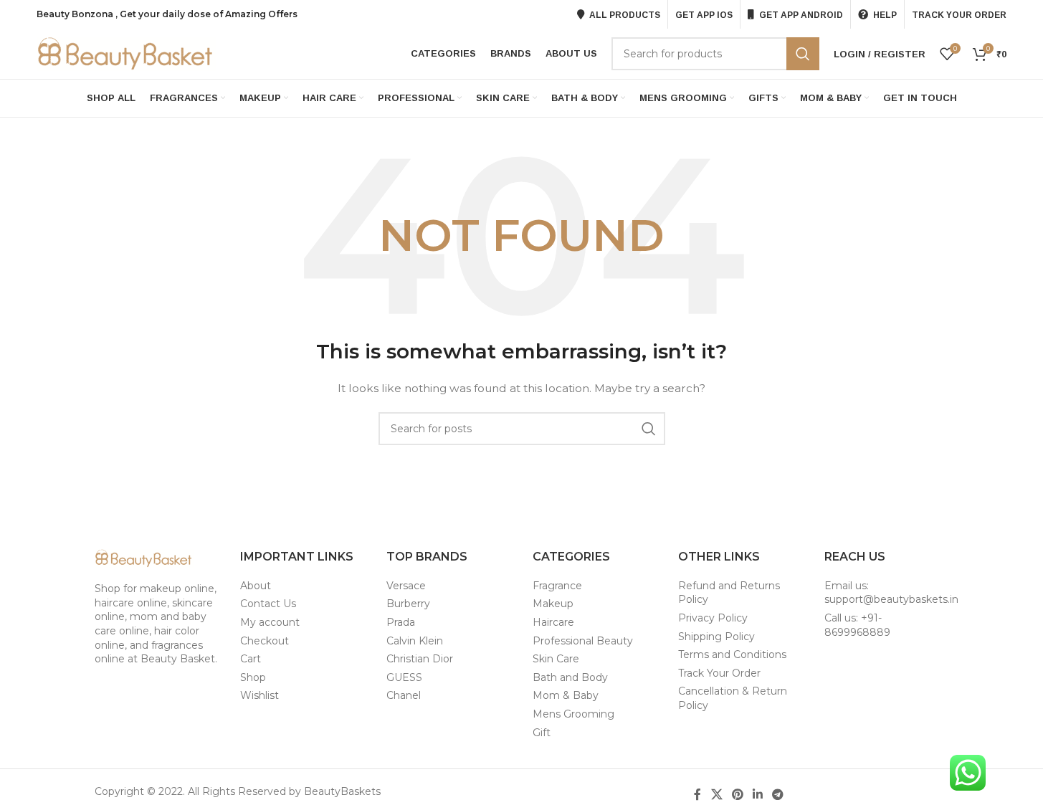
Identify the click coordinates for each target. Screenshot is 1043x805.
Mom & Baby (566, 695)
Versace (406, 585)
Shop (253, 677)
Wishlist (259, 695)
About (255, 585)
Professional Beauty (583, 640)
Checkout (264, 640)
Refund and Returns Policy (729, 592)
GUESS (404, 677)
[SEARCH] (802, 53)
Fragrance (557, 585)
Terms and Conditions (732, 654)
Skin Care (556, 658)
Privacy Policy (713, 617)
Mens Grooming (573, 714)
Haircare (553, 622)
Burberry (408, 603)
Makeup (553, 603)
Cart (250, 658)
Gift (542, 732)
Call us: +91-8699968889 (857, 625)
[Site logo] (126, 53)
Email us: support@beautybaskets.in (891, 592)
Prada (400, 622)
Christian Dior (419, 658)
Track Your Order (719, 673)
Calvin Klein (414, 640)
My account (270, 622)
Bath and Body (570, 677)
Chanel (403, 695)
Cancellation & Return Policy (732, 698)
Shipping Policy (716, 636)
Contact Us (268, 603)
